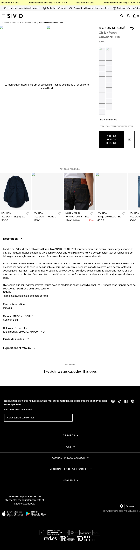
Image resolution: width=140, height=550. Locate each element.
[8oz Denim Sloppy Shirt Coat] (15, 191)
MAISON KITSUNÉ (29, 23)
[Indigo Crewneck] (111, 191)
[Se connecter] (128, 15)
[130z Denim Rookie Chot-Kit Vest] (47, 191)
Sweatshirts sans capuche (62, 371)
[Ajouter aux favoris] (132, 28)
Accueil (5, 23)
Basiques (90, 371)
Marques (15, 23)
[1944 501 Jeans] (79, 191)
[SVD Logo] (15, 16)
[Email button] (130, 139)
